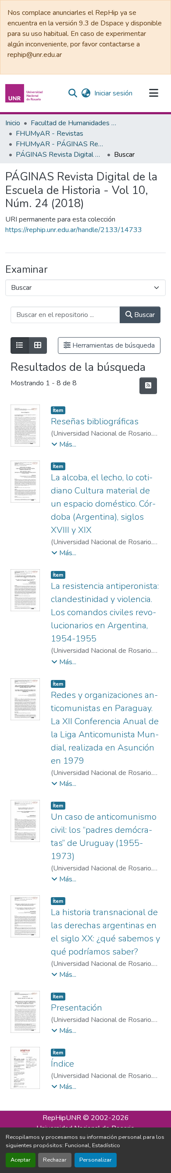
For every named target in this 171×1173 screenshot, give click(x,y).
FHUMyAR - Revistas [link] (49, 133)
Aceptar (21, 1160)
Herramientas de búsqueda (113, 345)
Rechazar (55, 1160)
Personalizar (95, 1160)
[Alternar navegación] (153, 93)
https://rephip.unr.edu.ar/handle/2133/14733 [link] (73, 230)
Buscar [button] (143, 315)
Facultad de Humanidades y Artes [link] (74, 123)
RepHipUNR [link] (62, 1118)
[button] (25, 93)
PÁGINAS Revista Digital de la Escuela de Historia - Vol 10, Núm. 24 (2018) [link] (59, 154)
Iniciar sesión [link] (113, 93)
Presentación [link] (76, 1008)
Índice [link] (62, 1064)
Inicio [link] (12, 123)
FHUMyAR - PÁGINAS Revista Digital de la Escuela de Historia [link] (59, 144)
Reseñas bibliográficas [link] (95, 421)
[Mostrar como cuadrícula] (37, 345)
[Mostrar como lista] (20, 345)
